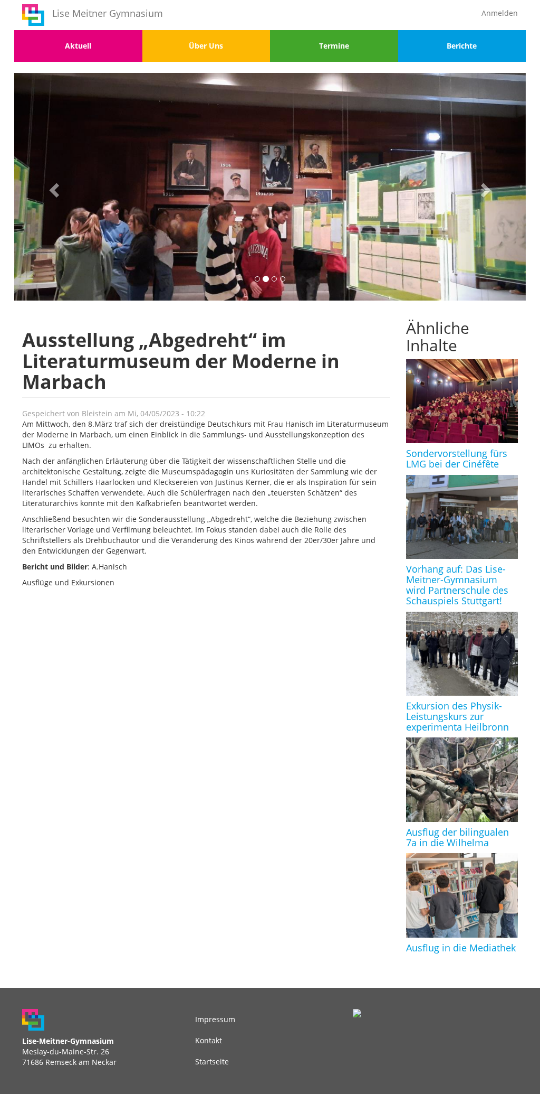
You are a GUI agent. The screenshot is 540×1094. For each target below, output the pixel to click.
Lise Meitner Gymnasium (107, 13)
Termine (334, 46)
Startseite (212, 1061)
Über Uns (206, 46)
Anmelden (499, 13)
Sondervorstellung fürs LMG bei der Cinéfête (456, 458)
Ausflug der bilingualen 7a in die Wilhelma (457, 837)
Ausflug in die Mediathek (461, 947)
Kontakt (208, 1040)
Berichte (462, 46)
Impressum (215, 1019)
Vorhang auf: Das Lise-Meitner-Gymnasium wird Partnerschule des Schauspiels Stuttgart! (457, 584)
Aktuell (78, 46)
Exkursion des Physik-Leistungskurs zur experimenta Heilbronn (457, 716)
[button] (52, 187)
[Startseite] (33, 15)
